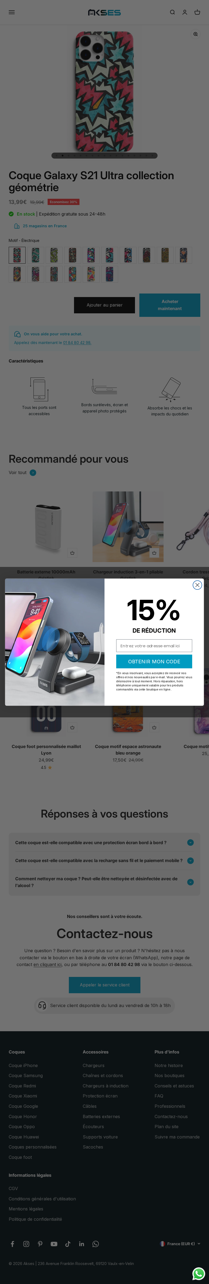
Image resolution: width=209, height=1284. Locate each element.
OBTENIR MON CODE (154, 661)
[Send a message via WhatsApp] (198, 1273)
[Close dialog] (197, 585)
